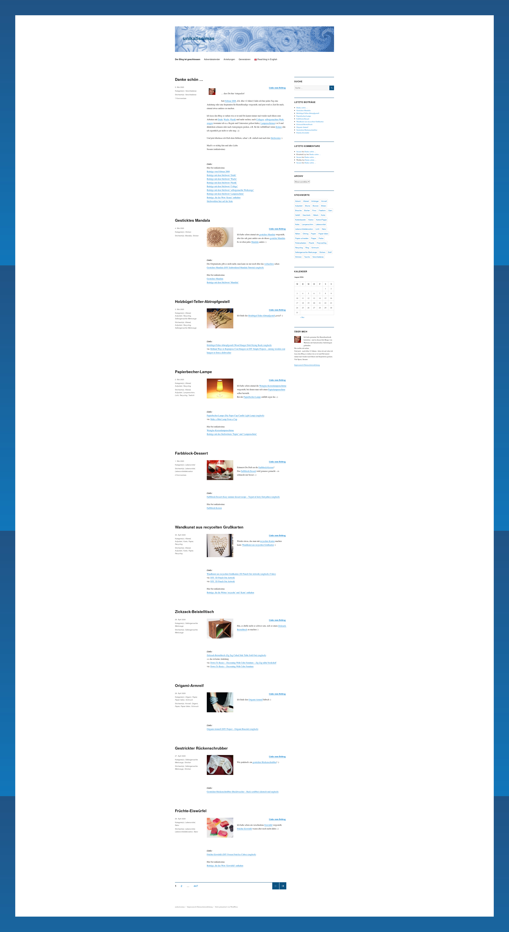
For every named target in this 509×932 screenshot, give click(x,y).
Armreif (188, 703)
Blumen (316, 205)
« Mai (302, 317)
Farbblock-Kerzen (265, 467)
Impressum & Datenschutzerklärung (307, 365)
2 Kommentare (180, 475)
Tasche (307, 257)
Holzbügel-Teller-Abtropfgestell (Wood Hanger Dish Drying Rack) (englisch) (239, 345)
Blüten (323, 205)
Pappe (313, 238)
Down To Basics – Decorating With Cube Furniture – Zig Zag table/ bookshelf (243, 662)
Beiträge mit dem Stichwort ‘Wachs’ (222, 178)
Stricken (188, 762)
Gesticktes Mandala (192, 220)
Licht (177, 395)
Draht (220, 119)
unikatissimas (198, 38)
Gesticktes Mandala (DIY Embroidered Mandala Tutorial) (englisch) (235, 267)
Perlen (321, 238)
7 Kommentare (180, 98)
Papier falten (180, 699)
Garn (330, 210)
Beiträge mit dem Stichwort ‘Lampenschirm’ (225, 193)
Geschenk (306, 215)
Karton (310, 219)
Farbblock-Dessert (191, 453)
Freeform (322, 210)
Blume (307, 205)
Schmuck (189, 699)
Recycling (187, 315)
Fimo (314, 210)
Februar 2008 (230, 100)
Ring (307, 247)
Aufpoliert (178, 315)
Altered (188, 313)
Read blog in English (267, 59)
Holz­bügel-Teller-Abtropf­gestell (261, 315)
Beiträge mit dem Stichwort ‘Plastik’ (222, 182)
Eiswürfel (268, 824)
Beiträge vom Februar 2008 (218, 171)
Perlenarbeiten (300, 243)
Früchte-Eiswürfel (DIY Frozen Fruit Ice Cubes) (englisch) (231, 854)
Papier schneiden (301, 238)
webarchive (269, 263)
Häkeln (315, 215)
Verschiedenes (191, 91)
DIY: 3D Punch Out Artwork (222, 577)
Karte (185, 541)
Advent (298, 201)
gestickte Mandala (277, 238)
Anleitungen (229, 59)
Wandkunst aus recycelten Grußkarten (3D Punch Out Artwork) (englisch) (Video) (241, 573)
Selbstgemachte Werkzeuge (185, 318)
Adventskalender (212, 59)
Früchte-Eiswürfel (191, 810)
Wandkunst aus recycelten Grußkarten (209, 527)
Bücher (307, 210)
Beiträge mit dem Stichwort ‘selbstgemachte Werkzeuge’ (230, 190)
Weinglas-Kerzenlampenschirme (220, 430)
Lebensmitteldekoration (184, 471)
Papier (190, 541)
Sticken (188, 232)
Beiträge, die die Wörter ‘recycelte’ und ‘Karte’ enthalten (230, 592)
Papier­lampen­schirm (276, 389)
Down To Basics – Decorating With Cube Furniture (232, 666)
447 (197, 886)
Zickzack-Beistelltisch (194, 611)
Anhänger (315, 201)
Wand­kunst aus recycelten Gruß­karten (258, 544)
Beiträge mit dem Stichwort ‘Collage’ (222, 186)
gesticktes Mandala (267, 234)
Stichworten (276, 138)
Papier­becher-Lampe (252, 396)
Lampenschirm (189, 392)
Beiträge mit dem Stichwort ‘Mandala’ (223, 282)
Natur (177, 825)
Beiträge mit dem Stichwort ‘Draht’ (221, 175)
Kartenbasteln (300, 219)
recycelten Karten (267, 541)
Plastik (233, 119)
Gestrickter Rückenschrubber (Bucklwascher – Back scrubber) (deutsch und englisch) (242, 791)
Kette (297, 224)
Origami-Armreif (189, 685)
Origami (188, 697)
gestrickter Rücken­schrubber (265, 762)
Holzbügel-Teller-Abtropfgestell (202, 301)
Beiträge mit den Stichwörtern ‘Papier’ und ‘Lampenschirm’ (232, 434)
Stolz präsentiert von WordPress (226, 907)
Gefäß (297, 215)
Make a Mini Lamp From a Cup (223, 419)
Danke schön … (189, 79)
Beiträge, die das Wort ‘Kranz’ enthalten (223, 197)
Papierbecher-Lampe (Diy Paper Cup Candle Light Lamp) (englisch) (235, 415)
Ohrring (305, 233)
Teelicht (191, 395)
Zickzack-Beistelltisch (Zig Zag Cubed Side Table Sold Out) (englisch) (236, 655)
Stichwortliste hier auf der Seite (220, 201)
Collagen (260, 119)
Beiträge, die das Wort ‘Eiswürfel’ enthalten (225, 865)
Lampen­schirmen (268, 123)
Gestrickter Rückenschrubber (201, 748)
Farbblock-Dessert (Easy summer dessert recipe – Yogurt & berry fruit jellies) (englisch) (243, 496)
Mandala (255, 241)
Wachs (226, 119)
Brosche (298, 210)
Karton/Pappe (321, 219)
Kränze (279, 126)
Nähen (297, 233)
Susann (299, 151)
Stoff (330, 252)
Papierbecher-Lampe (193, 371)
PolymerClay (322, 243)
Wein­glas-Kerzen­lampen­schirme (272, 385)
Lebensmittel (190, 464)
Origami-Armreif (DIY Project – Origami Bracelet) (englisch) (232, 729)
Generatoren (245, 59)
